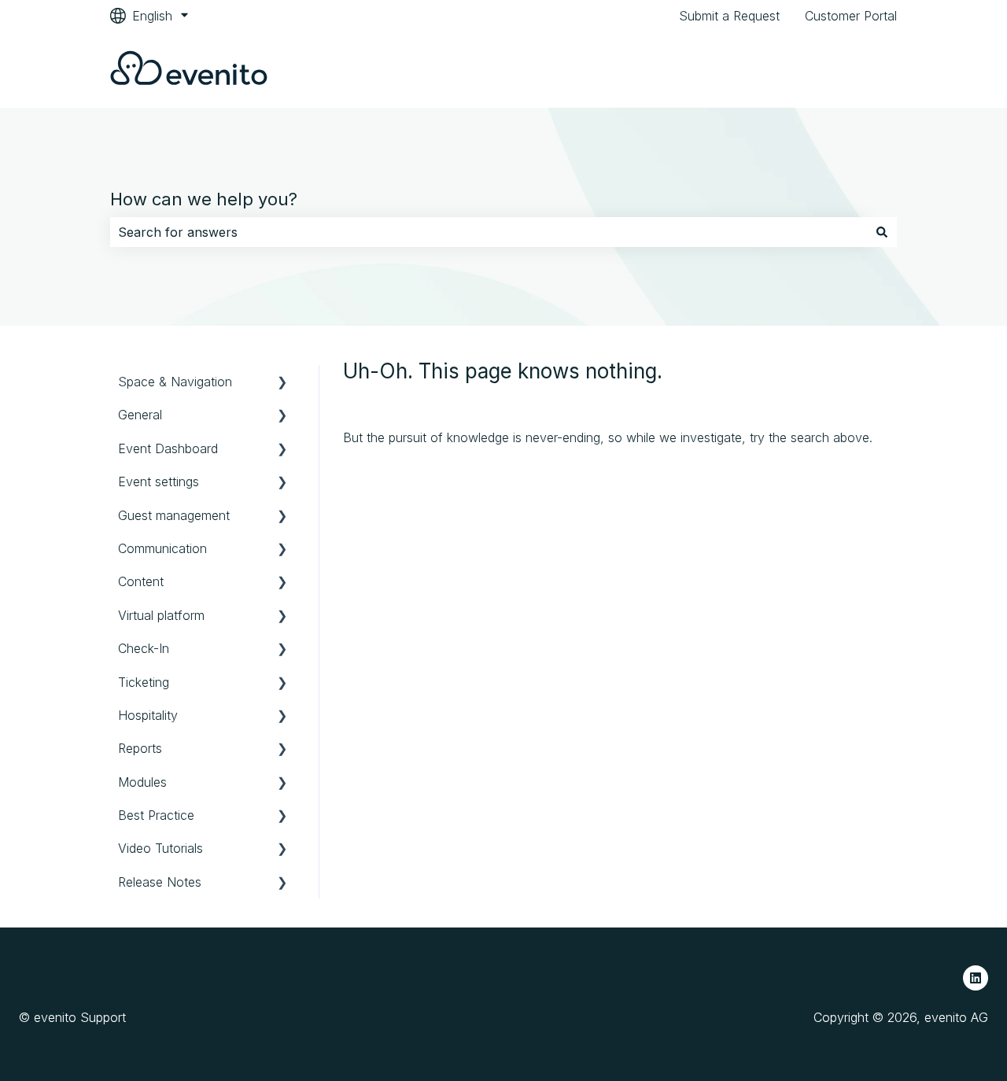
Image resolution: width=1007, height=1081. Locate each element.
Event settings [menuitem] (158, 481)
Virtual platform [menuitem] (161, 615)
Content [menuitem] (141, 581)
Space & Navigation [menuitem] (175, 381)
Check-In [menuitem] (143, 648)
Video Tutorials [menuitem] (160, 848)
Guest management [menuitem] (174, 515)
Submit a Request (729, 16)
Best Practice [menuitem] (156, 815)
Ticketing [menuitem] (143, 682)
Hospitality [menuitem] (148, 715)
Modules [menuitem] (142, 782)
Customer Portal (851, 16)
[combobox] (488, 232)
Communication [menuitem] (162, 548)
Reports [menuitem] (140, 748)
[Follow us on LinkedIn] (975, 978)
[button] (282, 383)
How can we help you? (203, 199)
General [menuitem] (140, 414)
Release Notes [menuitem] (159, 882)
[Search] (882, 232)
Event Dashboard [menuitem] (168, 448)
